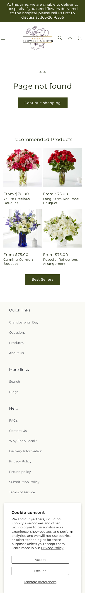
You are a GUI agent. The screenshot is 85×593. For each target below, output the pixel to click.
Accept (40, 560)
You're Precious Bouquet (16, 201)
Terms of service (22, 492)
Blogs (13, 392)
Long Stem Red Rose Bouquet (61, 201)
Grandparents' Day (24, 322)
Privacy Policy (52, 548)
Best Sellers (42, 279)
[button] (60, 38)
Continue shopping (42, 103)
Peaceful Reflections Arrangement (60, 262)
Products (16, 343)
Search (14, 381)
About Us (16, 353)
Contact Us (18, 431)
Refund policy (20, 472)
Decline (40, 571)
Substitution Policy (24, 482)
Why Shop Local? (23, 441)
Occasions (17, 333)
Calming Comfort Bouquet (18, 262)
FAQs (13, 420)
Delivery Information (25, 451)
